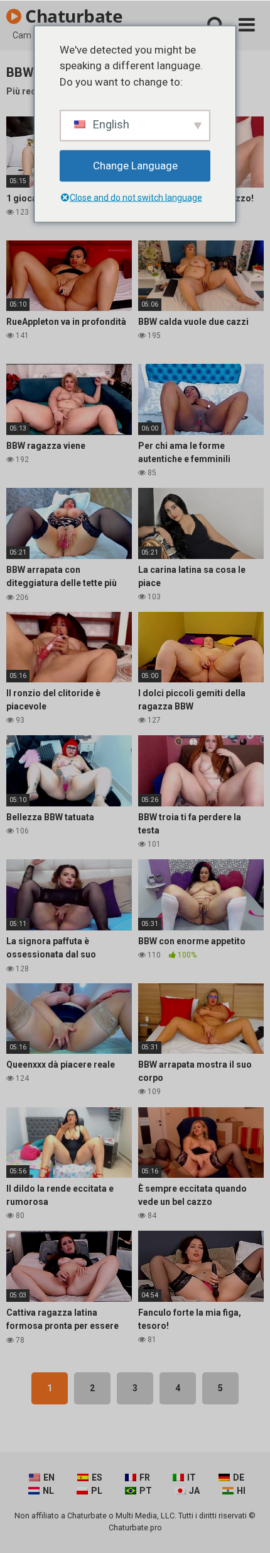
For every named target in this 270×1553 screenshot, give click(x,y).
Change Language (135, 165)
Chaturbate (72, 16)
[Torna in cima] (247, 1527)
